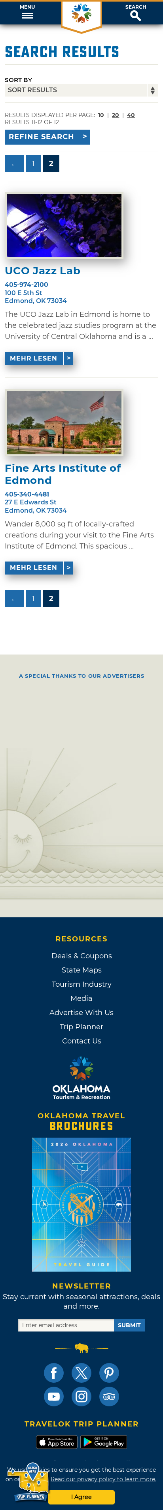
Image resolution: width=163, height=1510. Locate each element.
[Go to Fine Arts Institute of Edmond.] (64, 422)
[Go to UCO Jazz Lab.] (64, 225)
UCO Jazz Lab (42, 271)
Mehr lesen (33, 358)
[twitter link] (81, 1373)
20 (115, 115)
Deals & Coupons (81, 956)
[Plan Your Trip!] (28, 1482)
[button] (27, 13)
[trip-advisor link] (109, 1396)
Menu (27, 7)
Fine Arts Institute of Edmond (63, 474)
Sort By (18, 79)
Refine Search (41, 136)
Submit (129, 1325)
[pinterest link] (109, 1373)
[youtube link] (54, 1396)
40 (131, 115)
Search (135, 7)
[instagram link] (81, 1396)
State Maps (82, 970)
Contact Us (81, 1041)
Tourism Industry (82, 984)
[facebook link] (54, 1373)
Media (81, 998)
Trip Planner (81, 1027)
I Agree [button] (81, 1497)
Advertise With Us (81, 1012)
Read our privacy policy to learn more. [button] (103, 1479)
